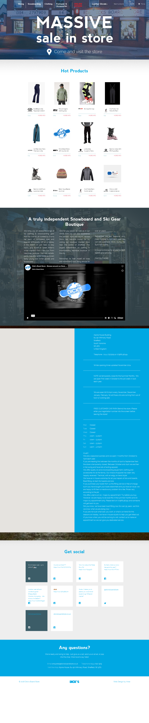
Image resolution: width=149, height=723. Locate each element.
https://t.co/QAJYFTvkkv (111, 569)
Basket (132, 4)
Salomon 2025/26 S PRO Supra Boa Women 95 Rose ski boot (115, 150)
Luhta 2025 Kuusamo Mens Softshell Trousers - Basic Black (90, 150)
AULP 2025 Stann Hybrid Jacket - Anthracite (89, 190)
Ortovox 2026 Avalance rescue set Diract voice (114, 190)
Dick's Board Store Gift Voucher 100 (64, 150)
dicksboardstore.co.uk (62, 614)
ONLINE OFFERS (78, 5)
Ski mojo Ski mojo (89, 109)
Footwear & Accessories (61, 5)
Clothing (48, 4)
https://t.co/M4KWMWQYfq (62, 567)
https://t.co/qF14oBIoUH (61, 591)
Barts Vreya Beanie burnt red (64, 190)
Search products (119, 4)
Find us (143, 4)
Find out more (102, 258)
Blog (106, 4)
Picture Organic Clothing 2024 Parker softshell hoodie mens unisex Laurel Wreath (63, 110)
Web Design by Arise (121, 682)
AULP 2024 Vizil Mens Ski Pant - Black (114, 110)
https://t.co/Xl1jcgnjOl (85, 569)
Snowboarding (34, 4)
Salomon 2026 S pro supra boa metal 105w (39, 190)
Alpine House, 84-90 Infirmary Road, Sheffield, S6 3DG (80, 667)
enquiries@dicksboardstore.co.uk (65, 664)
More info (41, 115)
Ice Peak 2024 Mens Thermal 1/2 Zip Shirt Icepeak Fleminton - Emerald (39, 150)
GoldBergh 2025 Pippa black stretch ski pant (39, 110)
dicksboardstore (34, 614)
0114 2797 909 (96, 664)
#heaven (89, 594)
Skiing (21, 4)
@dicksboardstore (111, 590)
